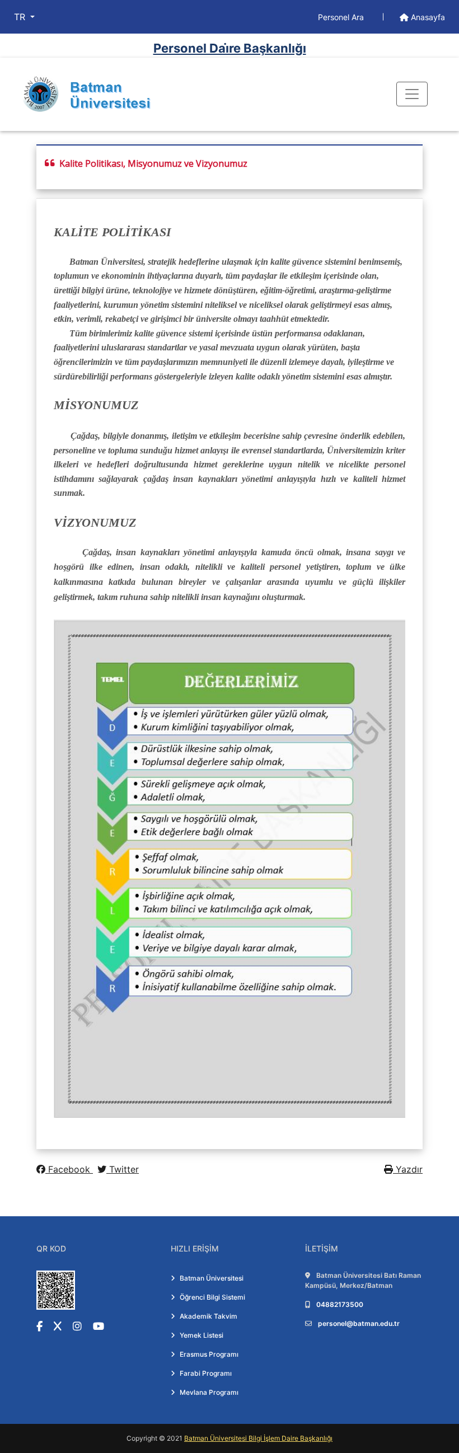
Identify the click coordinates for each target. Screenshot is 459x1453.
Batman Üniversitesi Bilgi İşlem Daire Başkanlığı (258, 1438)
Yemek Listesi (201, 1335)
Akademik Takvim (208, 1316)
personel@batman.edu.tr (359, 1323)
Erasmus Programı (209, 1354)
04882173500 (339, 1304)
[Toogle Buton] (412, 94)
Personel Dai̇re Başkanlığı (229, 48)
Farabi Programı (206, 1373)
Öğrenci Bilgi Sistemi (212, 1297)
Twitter (122, 1169)
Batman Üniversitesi (211, 1278)
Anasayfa (427, 17)
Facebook (69, 1169)
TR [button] (21, 16)
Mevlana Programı (209, 1392)
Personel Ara (342, 17)
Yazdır (408, 1169)
